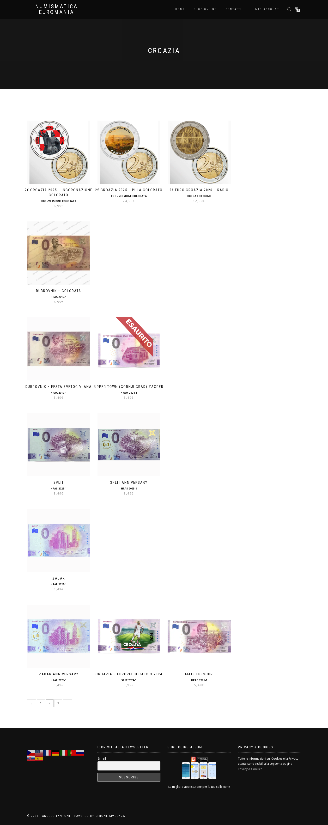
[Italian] (64, 752)
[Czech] (31, 752)
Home (180, 9)
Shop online (205, 9)
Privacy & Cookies (250, 769)
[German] (56, 752)
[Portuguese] (72, 752)
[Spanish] (39, 758)
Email (101, 758)
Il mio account (264, 9)
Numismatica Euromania (56, 9)
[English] (39, 752)
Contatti (233, 9)
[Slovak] (31, 758)
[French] (47, 752)
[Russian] (80, 752)
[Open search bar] (289, 8)
